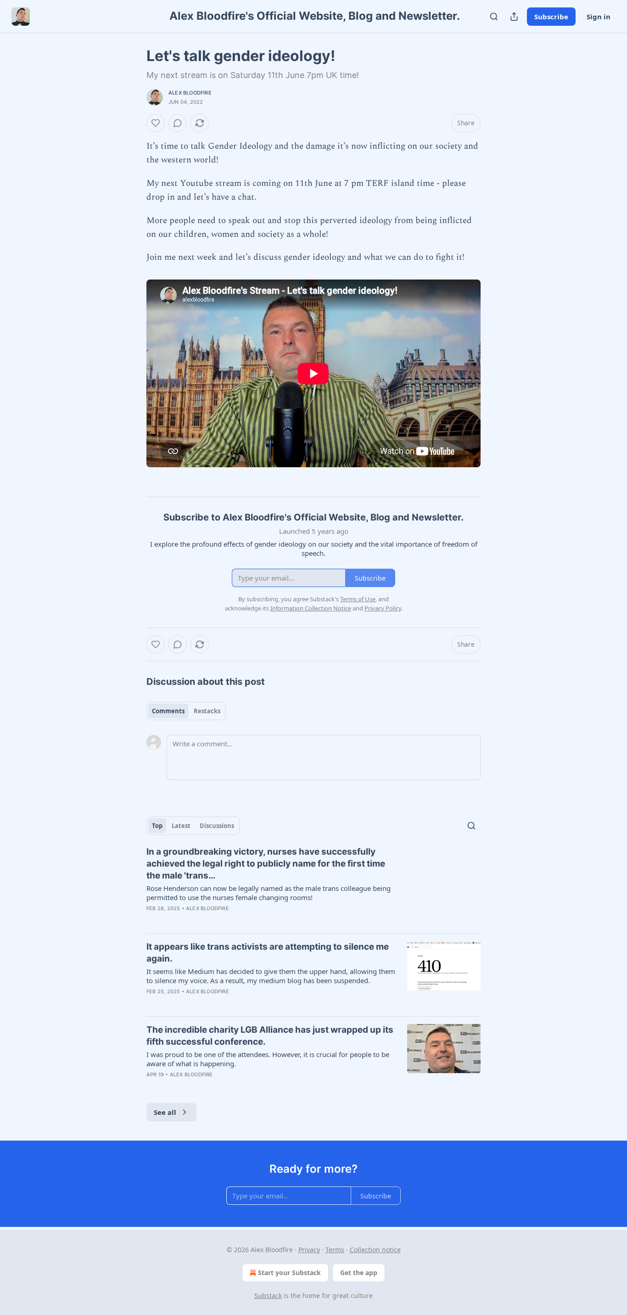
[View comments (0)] (177, 123)
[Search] (494, 16)
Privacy (309, 1249)
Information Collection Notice (310, 608)
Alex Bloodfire (190, 93)
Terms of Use (357, 599)
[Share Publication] (514, 16)
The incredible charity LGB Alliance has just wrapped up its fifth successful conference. (269, 1035)
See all (165, 1112)
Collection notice (375, 1249)
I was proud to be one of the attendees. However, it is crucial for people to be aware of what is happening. (267, 1059)
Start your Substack (289, 1272)
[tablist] (186, 711)
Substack (268, 1295)
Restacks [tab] (207, 711)
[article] (313, 885)
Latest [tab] (181, 826)
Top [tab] (157, 826)
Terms (334, 1249)
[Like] (155, 123)
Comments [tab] (168, 711)
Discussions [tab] (217, 826)
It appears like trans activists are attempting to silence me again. (267, 952)
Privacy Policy (382, 608)
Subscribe (551, 16)
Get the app (358, 1272)
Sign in (598, 16)
